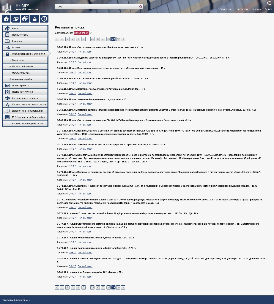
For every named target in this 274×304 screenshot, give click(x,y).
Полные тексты (20, 35)
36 (98, 39)
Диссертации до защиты (25, 98)
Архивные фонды (22, 79)
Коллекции (18, 60)
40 (118, 39)
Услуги (268, 9)
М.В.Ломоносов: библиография (28, 117)
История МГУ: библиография (27, 111)
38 (108, 39)
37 (103, 39)
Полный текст (85, 51)
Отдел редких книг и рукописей (28, 54)
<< (57, 39)
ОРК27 (72, 51)
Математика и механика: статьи (29, 104)
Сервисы (256, 9)
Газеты (16, 47)
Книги (15, 28)
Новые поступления (23, 92)
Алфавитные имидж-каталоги (27, 123)
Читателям (242, 9)
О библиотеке (225, 9)
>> (123, 39)
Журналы (17, 41)
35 (92, 39)
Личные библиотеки (23, 66)
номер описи (81, 33)
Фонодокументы (20, 85)
